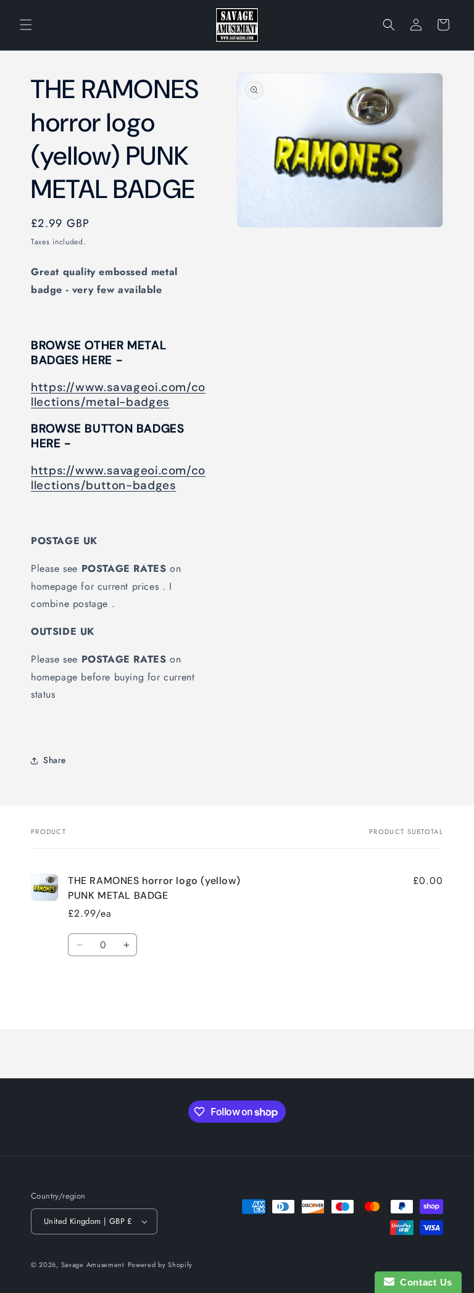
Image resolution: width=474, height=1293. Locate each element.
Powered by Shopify (160, 1265)
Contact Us (423, 1282)
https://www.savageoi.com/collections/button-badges (118, 478)
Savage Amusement (93, 1265)
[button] (26, 24)
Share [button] (54, 760)
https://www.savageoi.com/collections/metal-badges (118, 394)
